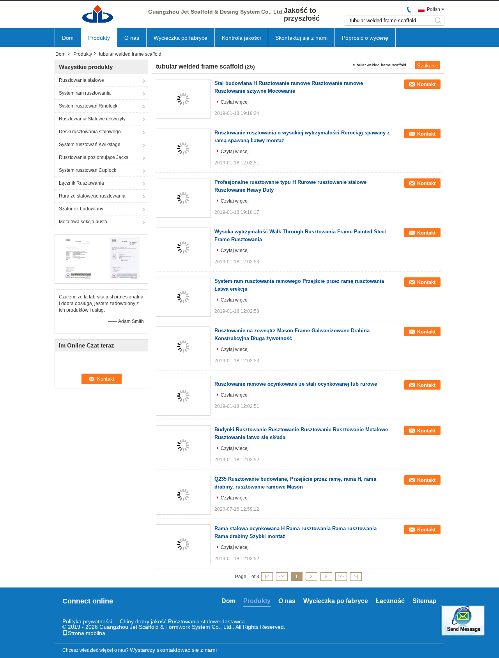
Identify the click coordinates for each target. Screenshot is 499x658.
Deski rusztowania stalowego (90, 131)
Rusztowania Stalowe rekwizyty (92, 119)
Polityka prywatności (87, 621)
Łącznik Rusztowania (81, 183)
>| (356, 576)
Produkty (99, 38)
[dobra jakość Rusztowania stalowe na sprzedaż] (78, 258)
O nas (131, 38)
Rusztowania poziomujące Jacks (93, 157)
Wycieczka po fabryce (180, 38)
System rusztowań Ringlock (88, 106)
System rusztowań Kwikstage (89, 144)
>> (341, 576)
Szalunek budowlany (81, 209)
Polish (433, 9)
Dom (68, 38)
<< (282, 576)
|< (267, 576)
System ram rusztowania (85, 93)
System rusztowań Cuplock (87, 170)
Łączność (390, 601)
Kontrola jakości (241, 38)
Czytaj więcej (235, 102)
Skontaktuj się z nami (301, 38)
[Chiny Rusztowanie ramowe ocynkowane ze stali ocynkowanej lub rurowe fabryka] (183, 396)
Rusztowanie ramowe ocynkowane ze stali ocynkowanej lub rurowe (295, 384)
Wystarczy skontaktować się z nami (173, 650)
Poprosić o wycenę (365, 38)
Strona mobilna (86, 633)
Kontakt (426, 84)
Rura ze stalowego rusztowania (92, 196)
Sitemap (424, 601)
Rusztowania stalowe (81, 80)
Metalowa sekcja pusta (83, 221)
